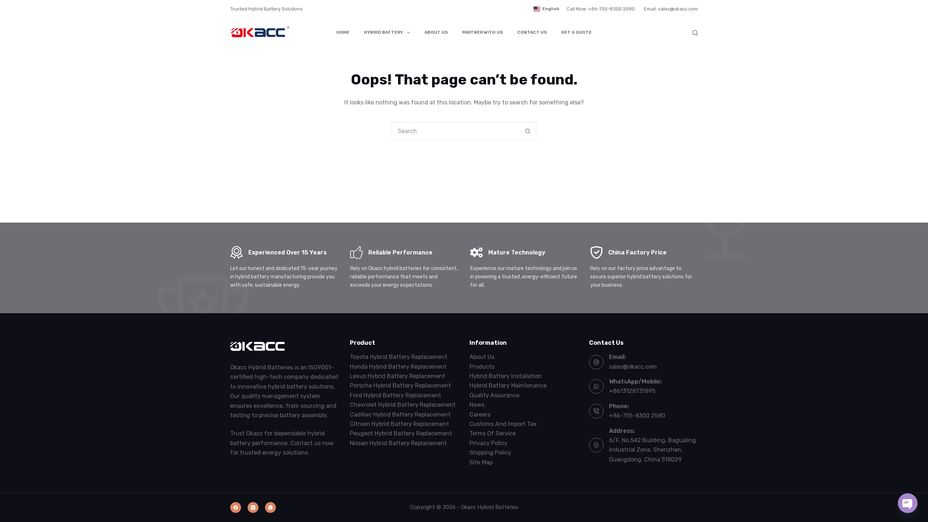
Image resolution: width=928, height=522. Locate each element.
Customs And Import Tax (503, 423)
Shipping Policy (490, 452)
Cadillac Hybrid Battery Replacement (400, 414)
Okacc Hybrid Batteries (489, 507)
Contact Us (532, 32)
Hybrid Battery (383, 32)
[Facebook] (235, 507)
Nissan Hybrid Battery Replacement (398, 443)
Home (342, 32)
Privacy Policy (488, 443)
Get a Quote (576, 32)
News (476, 404)
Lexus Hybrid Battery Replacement (397, 376)
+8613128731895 (632, 391)
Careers (479, 414)
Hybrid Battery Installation (505, 376)
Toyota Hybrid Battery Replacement (398, 356)
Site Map (481, 462)
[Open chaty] (907, 503)
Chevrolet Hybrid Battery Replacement (403, 404)
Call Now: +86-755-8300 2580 (601, 9)
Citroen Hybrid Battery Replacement (399, 423)
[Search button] (527, 131)
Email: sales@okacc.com (671, 9)
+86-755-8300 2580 (637, 415)
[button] (546, 9)
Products (481, 366)
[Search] (695, 33)
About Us (436, 32)
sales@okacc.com (633, 366)
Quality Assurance (494, 395)
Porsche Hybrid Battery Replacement (400, 385)
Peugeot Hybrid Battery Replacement (401, 433)
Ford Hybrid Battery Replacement (395, 395)
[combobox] (455, 131)
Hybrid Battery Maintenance (508, 385)
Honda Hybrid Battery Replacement (398, 366)
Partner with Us (482, 32)
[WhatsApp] (270, 507)
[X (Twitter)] (253, 507)
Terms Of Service (492, 433)
